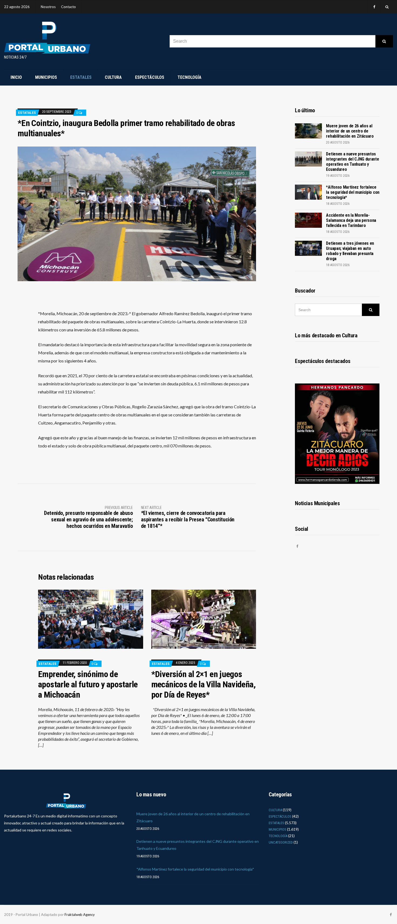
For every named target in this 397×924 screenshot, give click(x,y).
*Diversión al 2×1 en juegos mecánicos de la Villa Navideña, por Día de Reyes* (203, 684)
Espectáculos (149, 77)
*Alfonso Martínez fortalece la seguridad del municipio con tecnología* (352, 192)
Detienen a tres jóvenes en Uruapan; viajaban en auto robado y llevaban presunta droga (350, 251)
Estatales (81, 77)
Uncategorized (281, 842)
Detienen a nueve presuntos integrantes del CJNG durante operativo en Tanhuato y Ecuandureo (352, 161)
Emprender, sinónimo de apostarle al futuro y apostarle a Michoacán (87, 684)
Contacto (68, 7)
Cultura (113, 77)
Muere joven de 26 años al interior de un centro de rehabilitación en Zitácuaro (350, 131)
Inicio (16, 77)
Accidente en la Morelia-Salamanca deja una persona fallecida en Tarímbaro (351, 220)
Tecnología (189, 77)
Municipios (46, 77)
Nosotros (48, 7)
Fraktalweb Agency (80, 914)
